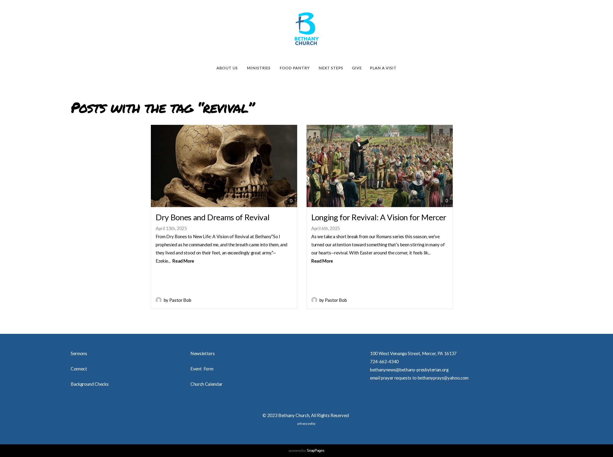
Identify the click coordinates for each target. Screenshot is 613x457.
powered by (306, 450)
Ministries (259, 68)
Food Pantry (295, 68)
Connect (79, 368)
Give (357, 68)
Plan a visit (383, 68)
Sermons (79, 353)
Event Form (201, 368)
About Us (227, 68)
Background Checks (89, 384)
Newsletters (202, 353)
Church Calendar (206, 384)
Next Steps (331, 68)
